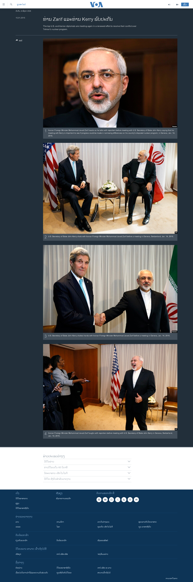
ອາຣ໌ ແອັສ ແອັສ (62, 554)
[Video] (177, 5)
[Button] (19, 41)
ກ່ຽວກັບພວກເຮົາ (21, 540)
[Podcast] (130, 499)
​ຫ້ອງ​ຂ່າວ (19, 567)
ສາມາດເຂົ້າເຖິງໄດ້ (104, 572)
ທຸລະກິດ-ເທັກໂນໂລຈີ (105, 526)
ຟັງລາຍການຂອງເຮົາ (63, 498)
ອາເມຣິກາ (60, 522)
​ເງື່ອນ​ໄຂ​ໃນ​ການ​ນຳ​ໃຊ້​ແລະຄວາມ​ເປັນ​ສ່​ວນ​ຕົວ (32, 572)
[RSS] (123, 499)
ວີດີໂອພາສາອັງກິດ (22, 508)
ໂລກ (58, 526)
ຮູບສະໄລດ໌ (21, 4)
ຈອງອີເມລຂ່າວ (103, 554)
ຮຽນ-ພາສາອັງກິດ (145, 526)
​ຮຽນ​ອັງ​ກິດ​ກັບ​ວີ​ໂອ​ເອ (64, 572)
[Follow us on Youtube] (105, 499)
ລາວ (17, 522)
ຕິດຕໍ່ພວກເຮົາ (61, 540)
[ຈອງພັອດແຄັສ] (136, 499)
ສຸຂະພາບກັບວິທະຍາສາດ (148, 522)
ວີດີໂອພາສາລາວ (22, 498)
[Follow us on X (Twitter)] (117, 499)
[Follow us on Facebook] (98, 499)
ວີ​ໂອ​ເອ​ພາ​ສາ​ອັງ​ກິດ (64, 567)
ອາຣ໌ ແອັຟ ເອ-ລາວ (104, 567)
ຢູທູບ (17, 503)
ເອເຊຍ (18, 526)
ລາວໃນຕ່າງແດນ (103, 522)
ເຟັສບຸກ (18, 554)
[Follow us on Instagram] (111, 499)
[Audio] (169, 5)
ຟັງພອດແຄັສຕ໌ (103, 540)
